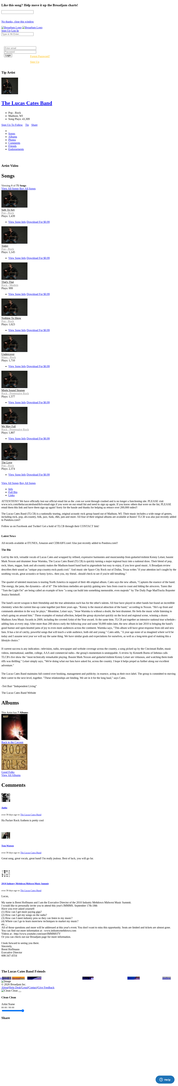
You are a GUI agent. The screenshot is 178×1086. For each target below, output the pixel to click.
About (4, 987)
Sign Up (34, 61)
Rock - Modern (9, 285)
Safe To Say (8, 209)
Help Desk (15, 987)
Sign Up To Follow (12, 124)
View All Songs (10, 188)
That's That (7, 281)
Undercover (7, 354)
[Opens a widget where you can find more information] (165, 1080)
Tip (27, 124)
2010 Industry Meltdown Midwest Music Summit (25, 883)
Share (34, 124)
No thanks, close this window (17, 21)
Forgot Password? (40, 56)
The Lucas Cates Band (30, 814)
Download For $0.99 (38, 221)
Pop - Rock (7, 212)
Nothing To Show (11, 318)
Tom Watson (7, 845)
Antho (4, 807)
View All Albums (11, 775)
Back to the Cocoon (12, 742)
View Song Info (17, 221)
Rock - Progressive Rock (15, 393)
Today (4, 245)
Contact (33, 987)
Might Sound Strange (13, 390)
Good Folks (7, 772)
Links (11, 495)
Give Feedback (46, 987)
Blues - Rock (8, 357)
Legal (25, 987)
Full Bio (12, 492)
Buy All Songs (27, 188)
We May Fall (8, 426)
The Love (6, 462)
